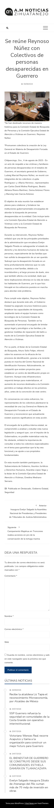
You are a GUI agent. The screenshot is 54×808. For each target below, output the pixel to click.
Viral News (29, 803)
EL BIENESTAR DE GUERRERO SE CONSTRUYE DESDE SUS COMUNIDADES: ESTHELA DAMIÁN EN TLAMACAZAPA (28, 763)
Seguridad (9, 492)
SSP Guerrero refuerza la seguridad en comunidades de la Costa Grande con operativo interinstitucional (29, 718)
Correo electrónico (13, 629)
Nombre (9, 616)
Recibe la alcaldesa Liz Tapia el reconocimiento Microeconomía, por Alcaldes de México (28, 698)
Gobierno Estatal (40, 488)
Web (6, 642)
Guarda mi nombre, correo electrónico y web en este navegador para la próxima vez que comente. (27, 659)
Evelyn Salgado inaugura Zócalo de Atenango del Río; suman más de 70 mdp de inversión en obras (29, 786)
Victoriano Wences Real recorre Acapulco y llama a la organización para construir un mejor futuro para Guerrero (28, 741)
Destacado (26, 488)
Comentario (10, 576)
